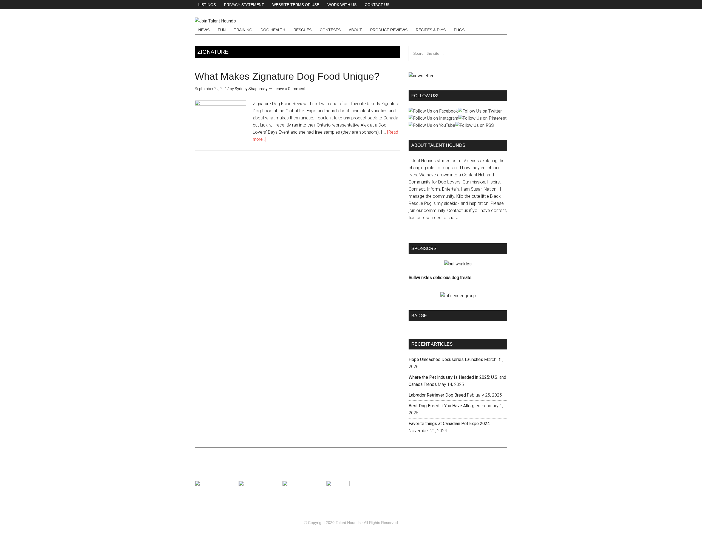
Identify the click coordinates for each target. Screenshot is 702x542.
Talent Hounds (348, 522)
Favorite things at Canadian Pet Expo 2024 (449, 423)
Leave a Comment (289, 89)
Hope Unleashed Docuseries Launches (446, 359)
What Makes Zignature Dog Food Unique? (287, 76)
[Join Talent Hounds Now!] (215, 21)
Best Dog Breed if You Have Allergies (444, 405)
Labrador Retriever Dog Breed (437, 395)
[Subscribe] (421, 75)
